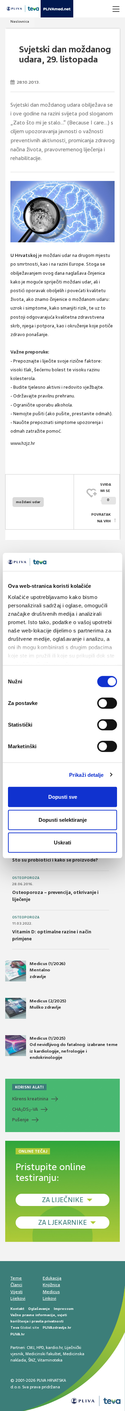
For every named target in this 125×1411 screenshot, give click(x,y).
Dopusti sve (62, 797)
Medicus (51, 1292)
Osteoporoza (25, 878)
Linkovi (49, 1298)
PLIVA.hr (17, 1334)
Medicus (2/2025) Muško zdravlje (48, 1004)
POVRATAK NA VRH (101, 517)
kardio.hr (54, 1347)
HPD (40, 1347)
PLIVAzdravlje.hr (57, 1327)
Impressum (64, 1308)
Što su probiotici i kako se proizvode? (55, 860)
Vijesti (16, 1292)
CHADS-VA (25, 1109)
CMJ (30, 1347)
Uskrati (62, 842)
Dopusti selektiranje (63, 819)
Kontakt (17, 1308)
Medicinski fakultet (43, 1353)
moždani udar (28, 502)
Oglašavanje (39, 1308)
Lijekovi (17, 1298)
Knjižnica (51, 1285)
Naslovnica (19, 21)
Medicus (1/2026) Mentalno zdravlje (47, 970)
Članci (16, 1285)
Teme (16, 1278)
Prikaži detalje (86, 774)
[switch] (107, 703)
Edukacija (52, 1278)
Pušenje (20, 1120)
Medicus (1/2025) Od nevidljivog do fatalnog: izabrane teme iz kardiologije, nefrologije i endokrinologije (74, 1048)
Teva (14, 1327)
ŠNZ (31, 1360)
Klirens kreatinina (30, 1099)
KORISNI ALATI (29, 1087)
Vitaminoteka (50, 1360)
